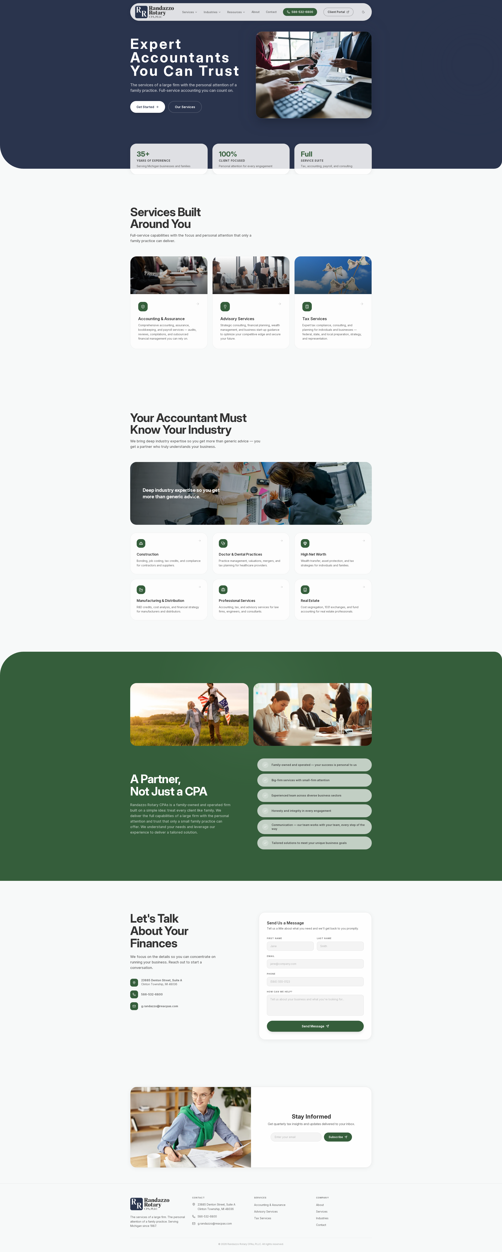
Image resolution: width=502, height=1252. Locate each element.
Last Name (324, 938)
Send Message (313, 1026)
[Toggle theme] (363, 11)
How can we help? (280, 991)
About (256, 12)
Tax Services (262, 1218)
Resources (234, 12)
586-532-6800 (302, 12)
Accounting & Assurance (270, 1204)
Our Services (185, 107)
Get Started (145, 107)
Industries (210, 12)
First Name (274, 938)
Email (271, 956)
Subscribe (336, 1137)
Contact (271, 12)
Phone (271, 973)
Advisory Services (266, 1211)
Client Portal (336, 12)
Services (188, 12)
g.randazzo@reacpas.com (159, 1006)
